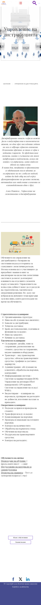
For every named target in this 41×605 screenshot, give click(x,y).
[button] (20, 3)
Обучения (6, 84)
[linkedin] (27, 580)
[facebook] (13, 580)
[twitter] (20, 580)
